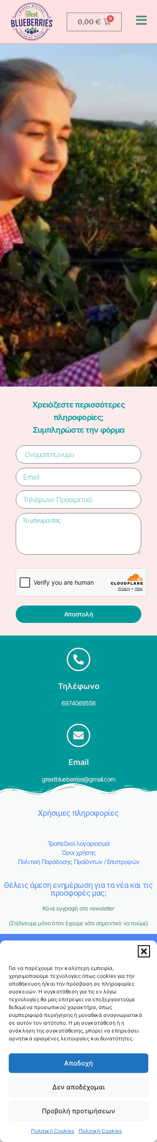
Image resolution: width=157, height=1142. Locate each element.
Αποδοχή (78, 1063)
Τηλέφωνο (78, 686)
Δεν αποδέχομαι (78, 1087)
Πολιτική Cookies (52, 1131)
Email (78, 762)
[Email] (78, 735)
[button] (144, 951)
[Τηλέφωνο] (78, 659)
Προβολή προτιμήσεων (78, 1111)
